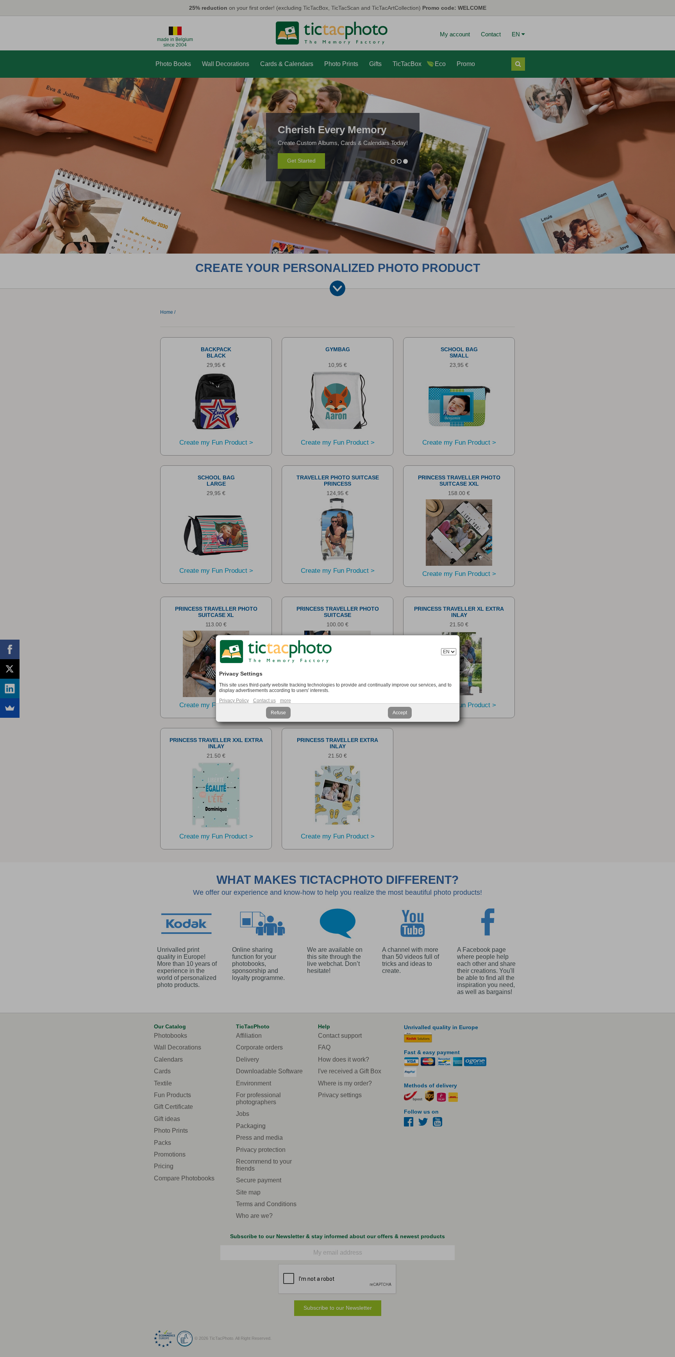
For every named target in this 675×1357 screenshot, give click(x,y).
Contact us (264, 700)
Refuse (278, 712)
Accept (400, 712)
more (285, 700)
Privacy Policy (234, 700)
